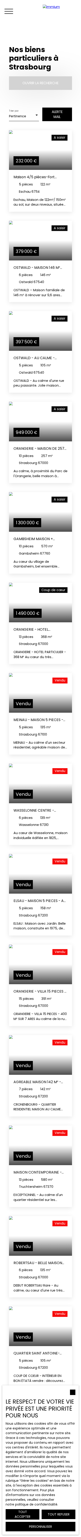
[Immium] (60, 11)
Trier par (13, 110)
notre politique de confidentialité (31, 1504)
